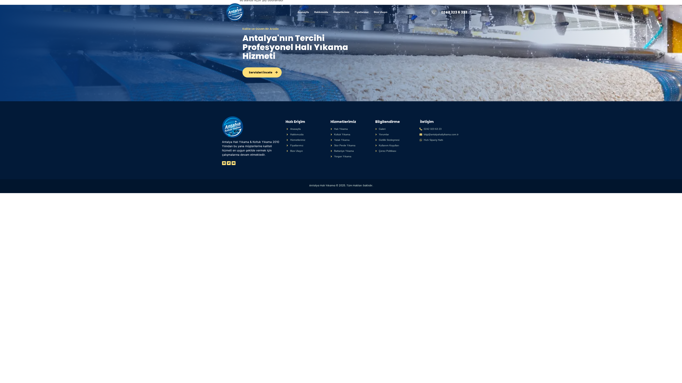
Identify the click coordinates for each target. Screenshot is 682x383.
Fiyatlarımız (362, 12)
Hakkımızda (321, 12)
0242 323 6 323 (454, 12)
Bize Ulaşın (380, 12)
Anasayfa (303, 12)
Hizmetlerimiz (341, 12)
